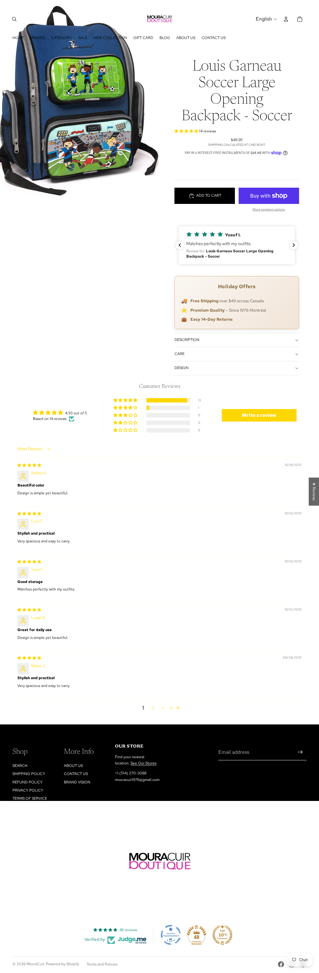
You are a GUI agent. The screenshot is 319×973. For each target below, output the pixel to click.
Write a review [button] (259, 415)
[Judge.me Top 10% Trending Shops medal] (222, 935)
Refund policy (27, 782)
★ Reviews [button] (314, 491)
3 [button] (163, 707)
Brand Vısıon (77, 782)
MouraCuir (35, 963)
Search (19, 765)
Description (186, 339)
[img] (29, 465)
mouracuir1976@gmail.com (137, 779)
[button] (186, 131)
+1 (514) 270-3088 (130, 773)
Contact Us (76, 773)
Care (179, 353)
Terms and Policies (102, 964)
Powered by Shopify (62, 963)
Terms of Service (29, 798)
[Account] (286, 19)
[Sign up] (300, 752)
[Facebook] (281, 964)
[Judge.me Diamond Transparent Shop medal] (171, 935)
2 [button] (153, 707)
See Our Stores (143, 763)
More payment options (269, 209)
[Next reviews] (294, 245)
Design (181, 367)
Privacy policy (27, 790)
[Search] (14, 19)
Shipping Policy (28, 773)
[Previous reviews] (180, 245)
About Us (73, 765)
